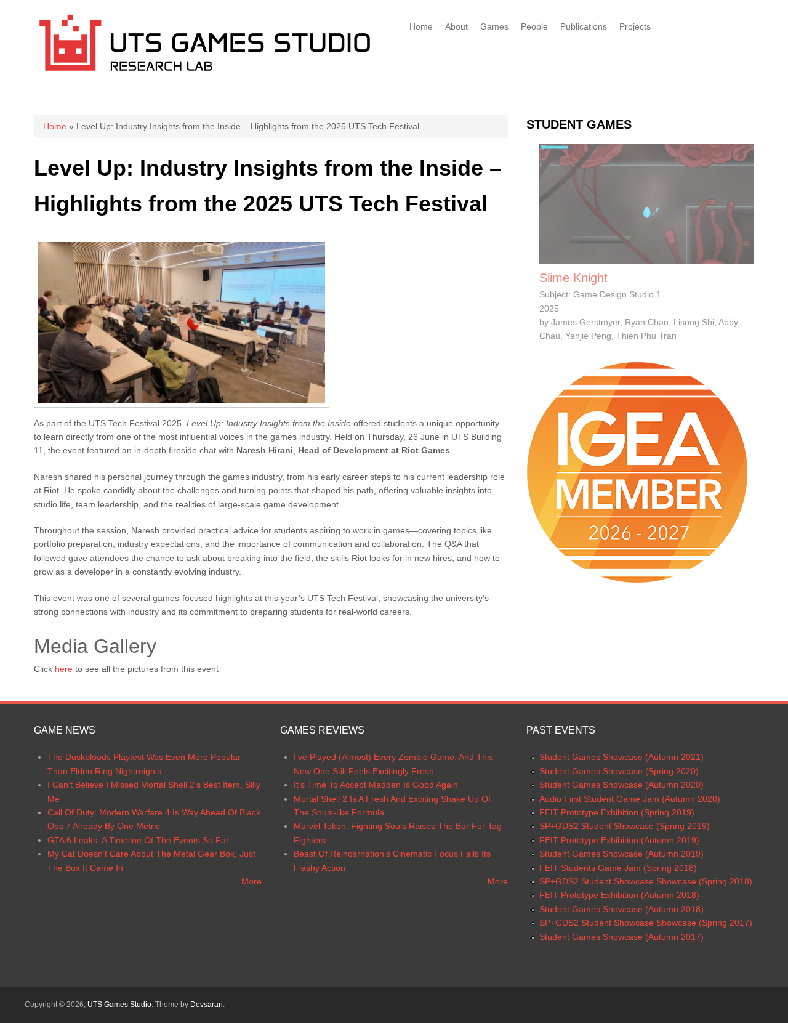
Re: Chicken (572, 278)
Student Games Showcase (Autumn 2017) (621, 937)
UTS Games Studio (119, 1004)
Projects (635, 26)
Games (494, 26)
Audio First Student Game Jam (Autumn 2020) (629, 799)
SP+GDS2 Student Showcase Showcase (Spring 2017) (645, 923)
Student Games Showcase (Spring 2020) (619, 771)
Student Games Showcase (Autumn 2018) (621, 909)
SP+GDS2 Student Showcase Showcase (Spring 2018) (645, 881)
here (64, 669)
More (251, 881)
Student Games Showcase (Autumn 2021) (621, 757)
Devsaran (206, 1004)
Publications (583, 26)
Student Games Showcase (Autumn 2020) (621, 785)
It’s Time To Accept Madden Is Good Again (376, 785)
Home (421, 26)
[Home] (205, 73)
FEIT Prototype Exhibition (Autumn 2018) (619, 895)
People (534, 26)
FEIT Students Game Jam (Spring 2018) (618, 868)
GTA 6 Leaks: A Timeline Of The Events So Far (138, 840)
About (456, 26)
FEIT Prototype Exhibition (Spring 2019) (616, 812)
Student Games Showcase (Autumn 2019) (621, 854)
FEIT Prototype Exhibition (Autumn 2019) (619, 840)
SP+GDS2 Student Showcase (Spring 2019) (624, 826)
